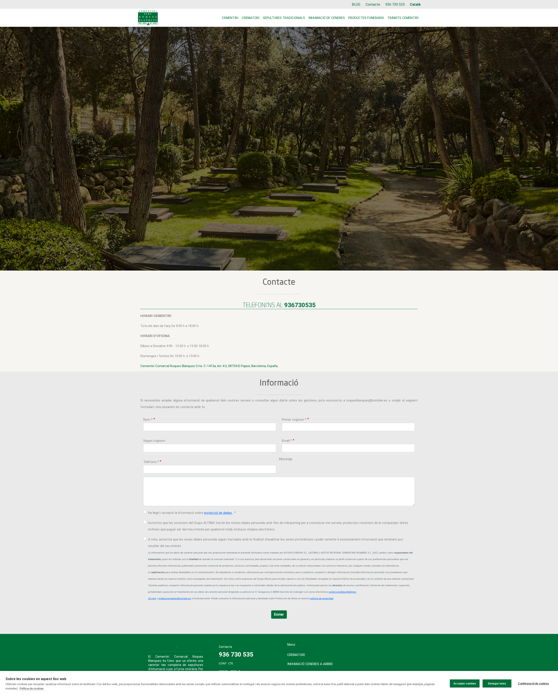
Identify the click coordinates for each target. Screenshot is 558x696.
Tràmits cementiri (402, 18)
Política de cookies (32, 688)
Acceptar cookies (464, 683)
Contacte (373, 4)
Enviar (279, 614)
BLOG (356, 4)
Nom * (148, 420)
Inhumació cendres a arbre (310, 664)
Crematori (250, 18)
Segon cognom (154, 441)
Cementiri (230, 18)
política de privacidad (321, 598)
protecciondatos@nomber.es (175, 598)
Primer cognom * (294, 420)
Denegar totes (497, 683)
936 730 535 (395, 4)
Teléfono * (151, 462)
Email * (287, 441)
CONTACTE (226, 663)
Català (415, 4)
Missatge (285, 459)
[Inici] (148, 18)
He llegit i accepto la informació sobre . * (192, 513)
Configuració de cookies (533, 683)
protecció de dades (218, 513)
